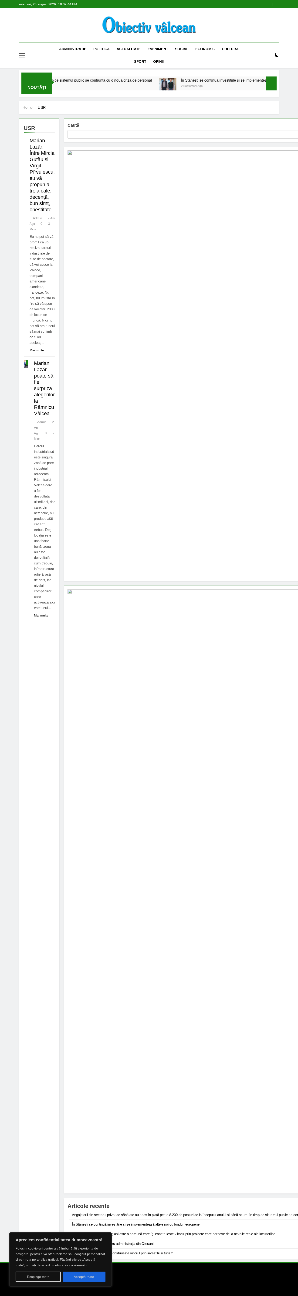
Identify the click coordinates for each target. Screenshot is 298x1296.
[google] (38, 25)
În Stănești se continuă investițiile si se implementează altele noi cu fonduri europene (136, 1224)
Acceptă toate (84, 1277)
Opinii (158, 61)
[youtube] (44, 25)
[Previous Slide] (268, 4)
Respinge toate (38, 1277)
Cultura (230, 49)
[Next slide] (275, 4)
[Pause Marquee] (271, 83)
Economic (205, 49)
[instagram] (27, 25)
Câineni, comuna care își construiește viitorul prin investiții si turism (122, 1253)
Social (181, 49)
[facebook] (22, 25)
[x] (33, 25)
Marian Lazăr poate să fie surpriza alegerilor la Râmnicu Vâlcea (44, 388)
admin (37, 218)
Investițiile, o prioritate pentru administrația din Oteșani (112, 1244)
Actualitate (129, 49)
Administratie (72, 49)
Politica (101, 49)
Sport (140, 61)
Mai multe (37, 350)
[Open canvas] (22, 55)
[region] (60, 1259)
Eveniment (158, 49)
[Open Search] (268, 55)
